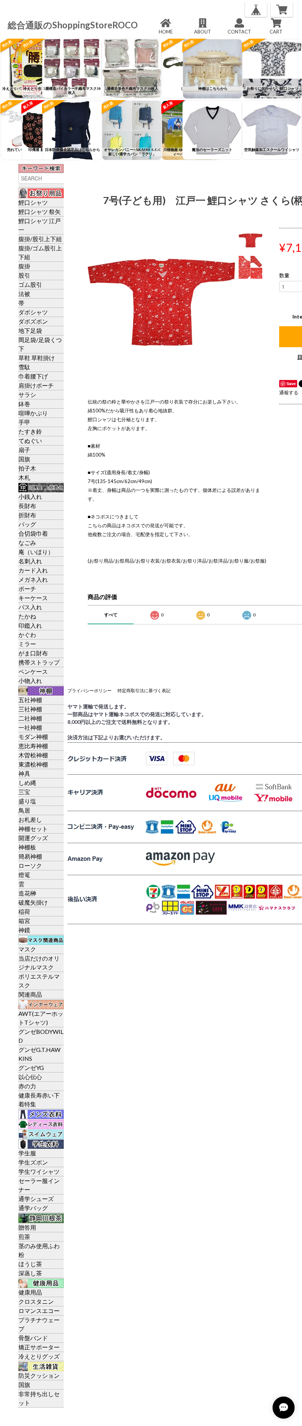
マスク (27, 949)
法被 (24, 293)
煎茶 (24, 1236)
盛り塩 (27, 800)
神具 (24, 773)
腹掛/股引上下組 (40, 238)
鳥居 (24, 810)
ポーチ (27, 588)
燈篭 (24, 874)
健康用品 (30, 1292)
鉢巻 (24, 403)
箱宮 (24, 920)
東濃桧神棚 (33, 764)
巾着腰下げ (33, 376)
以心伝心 (30, 1076)
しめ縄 (27, 782)
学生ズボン (33, 1162)
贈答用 (27, 1227)
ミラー (27, 643)
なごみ (27, 542)
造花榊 (27, 893)
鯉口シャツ (33, 202)
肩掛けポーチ (36, 385)
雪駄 (24, 366)
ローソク (30, 865)
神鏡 (24, 929)
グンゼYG (31, 1067)
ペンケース (33, 671)
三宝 (24, 791)
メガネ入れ (33, 579)
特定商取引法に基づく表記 (144, 690)
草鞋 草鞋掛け (36, 357)
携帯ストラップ (39, 662)
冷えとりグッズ (39, 1356)
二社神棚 (30, 718)
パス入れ (30, 606)
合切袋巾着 (33, 533)
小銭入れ (30, 496)
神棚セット (33, 828)
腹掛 (24, 266)
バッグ (27, 524)
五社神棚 (30, 699)
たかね (27, 616)
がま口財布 (33, 652)
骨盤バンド (33, 1337)
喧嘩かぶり (33, 412)
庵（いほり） (36, 551)
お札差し (30, 819)
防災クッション (39, 1375)
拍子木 (27, 468)
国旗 (24, 458)
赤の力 (27, 1085)
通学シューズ (36, 1198)
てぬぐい (30, 440)
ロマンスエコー (39, 1310)
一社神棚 (30, 727)
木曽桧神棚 (33, 754)
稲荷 (24, 911)
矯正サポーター (39, 1347)
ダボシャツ (33, 312)
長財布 (27, 505)
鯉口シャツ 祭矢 (39, 211)
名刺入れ (30, 560)
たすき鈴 (30, 431)
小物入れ (30, 680)
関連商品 (30, 994)
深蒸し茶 (30, 1273)
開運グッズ (33, 837)
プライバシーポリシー (89, 690)
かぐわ (27, 634)
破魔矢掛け (33, 902)
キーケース (33, 597)
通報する (288, 392)
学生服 (27, 1152)
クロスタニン (36, 1301)
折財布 (27, 514)
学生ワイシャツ (39, 1171)
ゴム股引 (30, 284)
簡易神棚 (30, 856)
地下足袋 (30, 330)
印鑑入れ (30, 625)
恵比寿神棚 (33, 745)
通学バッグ (33, 1207)
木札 (24, 477)
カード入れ (33, 570)
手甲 (24, 422)
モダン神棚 (33, 736)
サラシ (27, 394)
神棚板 (27, 847)
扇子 (24, 449)
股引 (24, 275)
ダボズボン (33, 321)
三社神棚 (30, 708)
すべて (110, 614)
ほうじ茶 (30, 1263)
